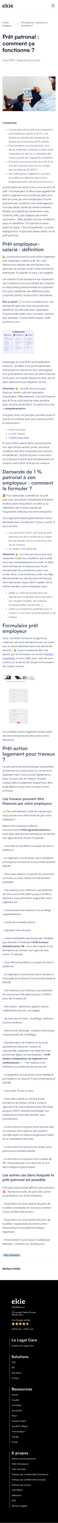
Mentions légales (19, 1506)
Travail (15, 1442)
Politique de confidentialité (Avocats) (29, 1479)
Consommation (19, 1421)
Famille (15, 1395)
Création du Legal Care (22, 1345)
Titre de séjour (18, 1431)
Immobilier (16, 1405)
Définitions (16, 1495)
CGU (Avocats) (19, 1469)
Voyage (15, 1436)
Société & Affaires (20, 1426)
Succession (17, 1410)
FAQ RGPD (17, 1490)
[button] (52, 5)
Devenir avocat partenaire (24, 1458)
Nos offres (16, 1373)
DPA (14, 1500)
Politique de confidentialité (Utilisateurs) (30, 1474)
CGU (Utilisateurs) (20, 1464)
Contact (15, 1378)
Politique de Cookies (21, 1485)
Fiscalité (15, 1400)
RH (13, 1367)
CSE (14, 1362)
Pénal (14, 1416)
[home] (7, 5)
